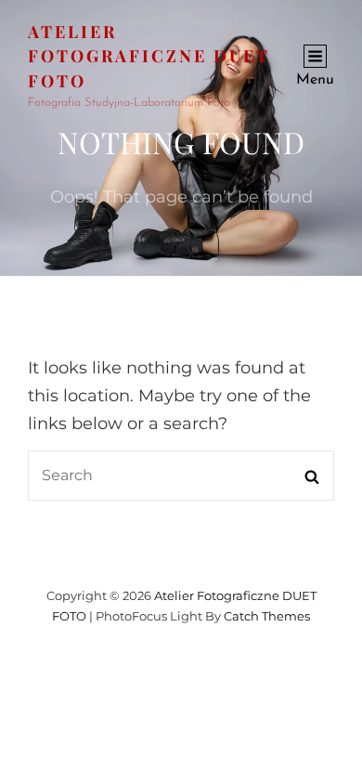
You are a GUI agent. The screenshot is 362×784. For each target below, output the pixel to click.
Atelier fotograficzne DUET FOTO (149, 56)
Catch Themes (267, 615)
